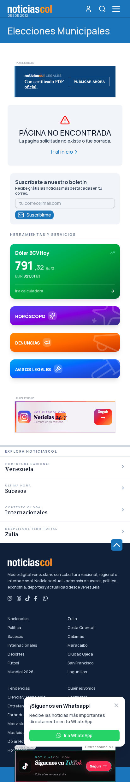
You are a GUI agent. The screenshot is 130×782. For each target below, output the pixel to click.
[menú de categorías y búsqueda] (116, 9)
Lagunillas (77, 672)
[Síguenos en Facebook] (36, 598)
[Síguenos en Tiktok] (27, 598)
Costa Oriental (81, 627)
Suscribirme (39, 215)
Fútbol (13, 663)
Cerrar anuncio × (99, 746)
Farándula (17, 715)
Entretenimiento (23, 706)
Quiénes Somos (81, 688)
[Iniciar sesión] (88, 9)
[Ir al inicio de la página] (116, 545)
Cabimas (76, 636)
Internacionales (22, 645)
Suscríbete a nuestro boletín (51, 182)
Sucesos (15, 636)
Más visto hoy (20, 723)
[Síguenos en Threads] (18, 598)
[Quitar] (116, 705)
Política (14, 627)
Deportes (16, 654)
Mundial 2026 (20, 672)
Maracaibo (77, 645)
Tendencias (19, 688)
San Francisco (80, 663)
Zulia (72, 618)
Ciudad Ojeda (80, 654)
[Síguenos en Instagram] (10, 598)
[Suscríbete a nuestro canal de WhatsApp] (45, 598)
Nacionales (18, 618)
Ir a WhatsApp (78, 735)
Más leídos (17, 732)
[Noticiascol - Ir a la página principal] (30, 8)
